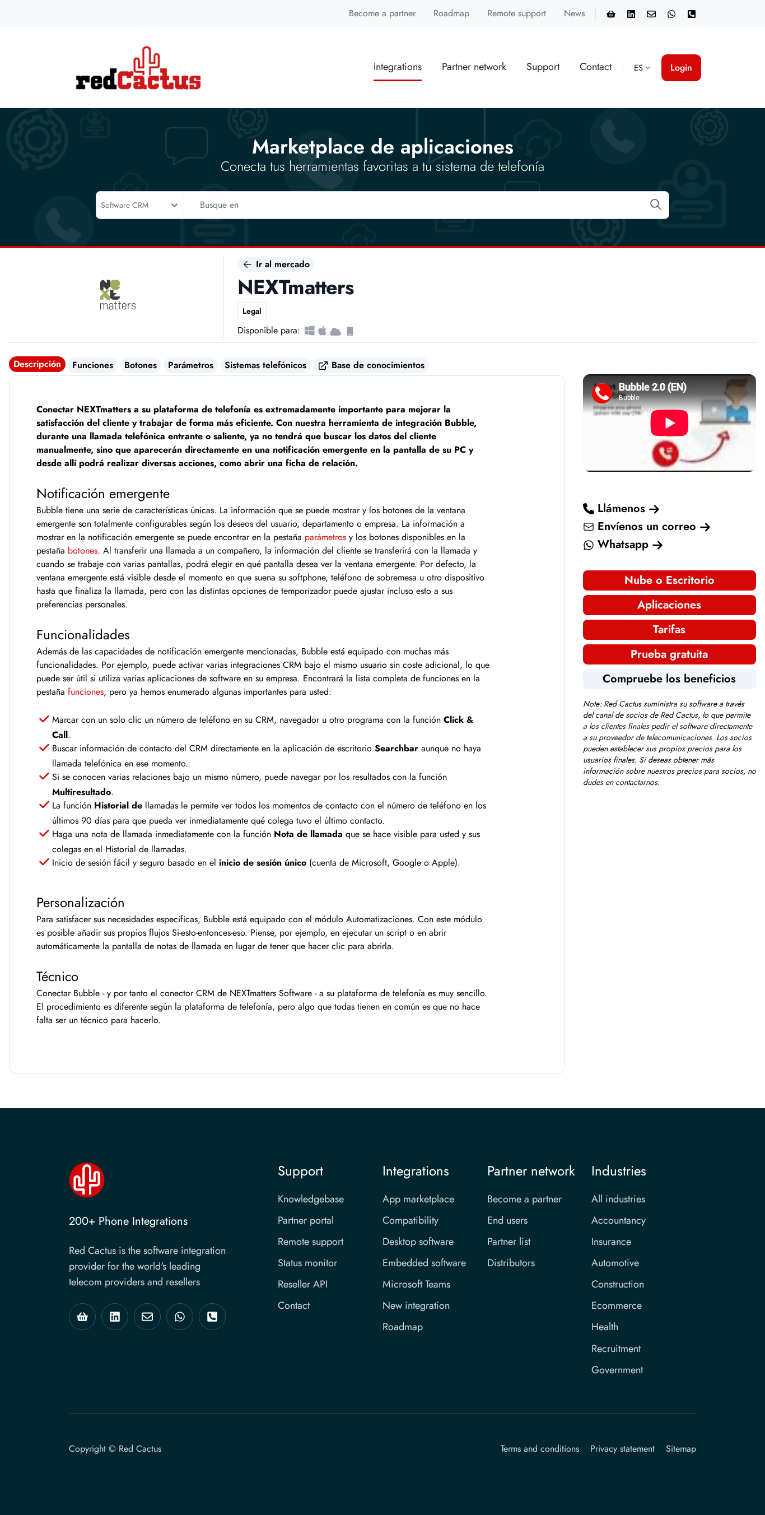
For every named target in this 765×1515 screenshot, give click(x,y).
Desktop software (418, 1241)
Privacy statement (622, 1448)
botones (82, 550)
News (574, 13)
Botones (140, 365)
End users (507, 1220)
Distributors (511, 1263)
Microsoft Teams (416, 1284)
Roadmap (451, 13)
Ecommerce (616, 1305)
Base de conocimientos (377, 365)
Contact (596, 66)
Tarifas (669, 629)
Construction (617, 1284)
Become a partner (382, 13)
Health (604, 1326)
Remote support (516, 13)
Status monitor (307, 1263)
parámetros (325, 537)
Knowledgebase (311, 1199)
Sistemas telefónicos (265, 365)
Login (681, 67)
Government (617, 1370)
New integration (416, 1305)
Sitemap (681, 1448)
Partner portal (306, 1220)
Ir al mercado (281, 264)
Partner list (508, 1241)
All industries (618, 1199)
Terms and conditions (540, 1448)
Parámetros (190, 365)
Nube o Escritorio (669, 580)
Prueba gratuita (669, 654)
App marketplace (418, 1199)
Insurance (611, 1241)
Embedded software (424, 1263)
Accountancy (618, 1220)
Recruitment (616, 1348)
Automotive (615, 1263)
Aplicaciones (669, 605)
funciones (86, 691)
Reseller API (303, 1284)
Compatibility (410, 1220)
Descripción (37, 363)
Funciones (92, 365)
